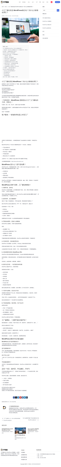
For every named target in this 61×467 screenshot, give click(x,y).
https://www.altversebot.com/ (17, 161)
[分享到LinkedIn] (25, 397)
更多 (43, 2)
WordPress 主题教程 (47, 21)
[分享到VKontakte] (23, 397)
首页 (20, 2)
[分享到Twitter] (18, 397)
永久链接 (12, 401)
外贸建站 (23, 2)
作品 (29, 2)
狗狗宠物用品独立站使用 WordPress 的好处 (7, 429)
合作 (33, 2)
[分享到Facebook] (14, 397)
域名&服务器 (45, 38)
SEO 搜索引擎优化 (47, 17)
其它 (8, 401)
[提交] (58, 10)
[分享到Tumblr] (27, 397)
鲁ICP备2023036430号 (36, 464)
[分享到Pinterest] (20, 397)
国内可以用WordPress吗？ (20, 436)
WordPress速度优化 (47, 28)
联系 (47, 2)
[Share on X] (16, 397)
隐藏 (6, 46)
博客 (40, 2)
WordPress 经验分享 (47, 24)
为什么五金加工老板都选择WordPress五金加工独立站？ (33, 429)
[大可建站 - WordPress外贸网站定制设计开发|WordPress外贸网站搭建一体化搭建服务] (5, 2)
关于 (37, 2)
